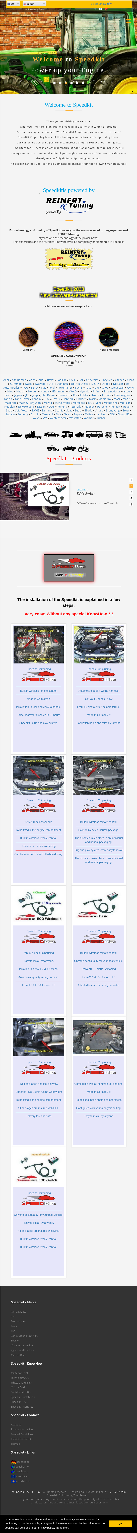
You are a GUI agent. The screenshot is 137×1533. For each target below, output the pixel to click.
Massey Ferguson (30, 403)
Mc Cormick (62, 403)
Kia (75, 395)
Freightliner (65, 387)
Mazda (48, 403)
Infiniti (97, 391)
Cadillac (61, 380)
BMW (50, 380)
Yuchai (101, 418)
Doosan (118, 384)
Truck (14, 1326)
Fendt (34, 387)
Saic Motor (22, 410)
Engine (15, 1340)
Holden (32, 391)
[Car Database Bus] (94, 434)
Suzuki (35, 414)
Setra (78, 410)
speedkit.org (21, 1471)
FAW (25, 387)
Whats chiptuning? (21, 1382)
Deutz (95, 384)
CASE (72, 380)
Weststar (75, 418)
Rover (127, 406)
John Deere (48, 395)
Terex (67, 414)
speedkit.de (23, 1461)
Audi (41, 380)
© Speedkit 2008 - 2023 (27, 1491)
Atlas (32, 380)
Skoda (88, 410)
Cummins (16, 384)
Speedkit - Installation (23, 1397)
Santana (47, 410)
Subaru (10, 414)
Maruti (127, 399)
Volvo (36, 418)
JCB (27, 395)
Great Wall (117, 387)
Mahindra (105, 399)
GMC (105, 387)
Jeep (35, 395)
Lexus (56, 399)
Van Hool (101, 414)
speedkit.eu (22, 1476)
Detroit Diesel (79, 384)
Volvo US (123, 414)
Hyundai (85, 391)
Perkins (62, 406)
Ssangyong (113, 410)
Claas (130, 380)
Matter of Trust (19, 1373)
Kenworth (64, 395)
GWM (130, 387)
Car (13, 1316)
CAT (81, 380)
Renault (115, 406)
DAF (51, 384)
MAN (117, 399)
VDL (112, 414)
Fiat (43, 387)
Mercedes (79, 403)
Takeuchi (47, 414)
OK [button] (120, 1523)
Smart (99, 410)
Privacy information (22, 1429)
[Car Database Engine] (79, 434)
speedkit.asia (23, 1481)
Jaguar (18, 395)
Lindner (81, 399)
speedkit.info (21, 1466)
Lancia (8, 399)
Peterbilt (75, 406)
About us (16, 1424)
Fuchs (79, 387)
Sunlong (23, 414)
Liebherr (68, 399)
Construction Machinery (24, 1335)
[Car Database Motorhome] (67, 434)
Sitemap (15, 1443)
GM (97, 387)
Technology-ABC (20, 1377)
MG (90, 403)
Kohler (84, 395)
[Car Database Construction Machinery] (120, 434)
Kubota (106, 395)
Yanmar (89, 418)
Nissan (41, 406)
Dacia (28, 384)
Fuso (89, 387)
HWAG (72, 391)
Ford (52, 387)
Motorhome (18, 1321)
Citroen (119, 380)
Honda (44, 391)
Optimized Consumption (73, 363)
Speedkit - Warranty (22, 1406)
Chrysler (106, 380)
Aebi (6, 380)
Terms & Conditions (22, 1434)
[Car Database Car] (51, 434)
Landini (36, 399)
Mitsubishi (110, 403)
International (112, 391)
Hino (10, 391)
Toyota (78, 414)
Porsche (102, 406)
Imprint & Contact (21, 1439)
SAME (35, 410)
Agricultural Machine (22, 1350)
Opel (51, 406)
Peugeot (89, 406)
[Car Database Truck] (33, 434)
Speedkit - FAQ (19, 1401)
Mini (98, 403)
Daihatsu (62, 384)
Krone (95, 395)
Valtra (89, 414)
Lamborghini (122, 395)
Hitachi (20, 391)
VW (45, 418)
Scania (59, 410)
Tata (58, 414)
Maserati (10, 403)
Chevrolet (92, 380)
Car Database (18, 1311)
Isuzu (126, 391)
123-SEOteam (117, 1491)
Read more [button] (62, 1527)
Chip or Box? (18, 1387)
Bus (13, 1330)
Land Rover (22, 399)
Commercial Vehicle (22, 1345)
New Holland (26, 406)
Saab (9, 410)
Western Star (58, 418)
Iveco (8, 395)
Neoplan (9, 406)
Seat (69, 410)
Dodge (106, 384)
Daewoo (40, 384)
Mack (92, 399)
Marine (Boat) (18, 1355)
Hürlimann (58, 391)
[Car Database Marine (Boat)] (16, 434)
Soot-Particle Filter (21, 1392)
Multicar (125, 403)
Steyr (126, 410)
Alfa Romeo (19, 380)
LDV (46, 399)
